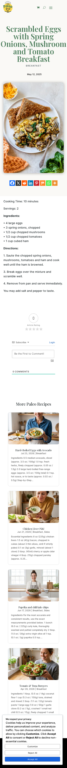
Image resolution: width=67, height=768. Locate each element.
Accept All (32, 759)
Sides (47, 532)
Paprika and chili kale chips (33, 607)
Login (52, 342)
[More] (54, 183)
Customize (32, 746)
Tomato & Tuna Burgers (33, 685)
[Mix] (42, 183)
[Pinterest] (36, 183)
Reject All (32, 753)
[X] (18, 183)
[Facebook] (12, 183)
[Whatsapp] (48, 183)
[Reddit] (24, 183)
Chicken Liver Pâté (33, 528)
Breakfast (33, 65)
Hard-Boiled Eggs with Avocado (33, 450)
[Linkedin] (30, 183)
